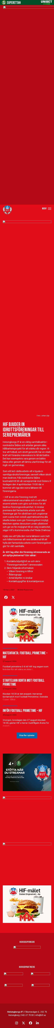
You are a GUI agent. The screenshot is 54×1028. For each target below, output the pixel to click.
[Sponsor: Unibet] (46, 4)
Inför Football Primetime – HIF (22, 710)
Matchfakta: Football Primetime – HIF (25, 655)
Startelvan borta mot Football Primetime (23, 682)
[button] (46, 208)
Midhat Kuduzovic (25, 590)
